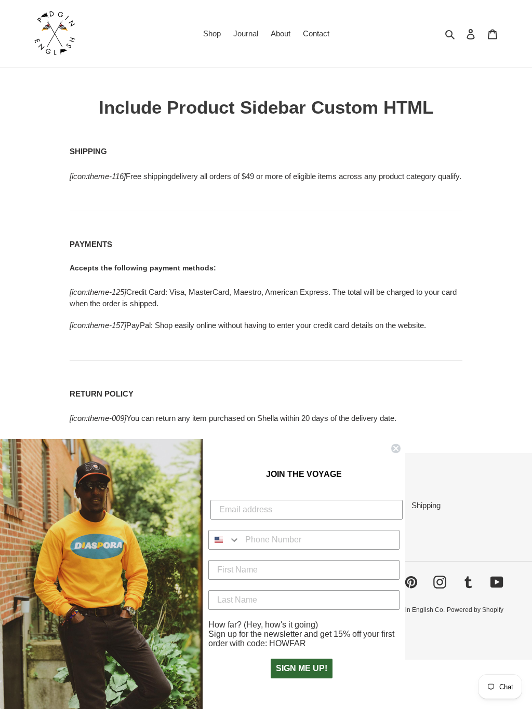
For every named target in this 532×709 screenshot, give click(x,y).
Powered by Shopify (475, 609)
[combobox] (224, 539)
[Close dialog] (396, 448)
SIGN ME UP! (301, 668)
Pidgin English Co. (418, 609)
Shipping (426, 505)
